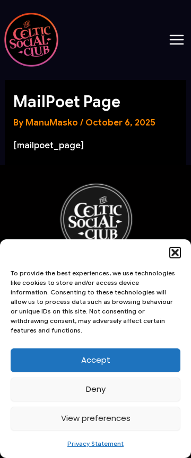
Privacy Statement (95, 443)
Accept (95, 359)
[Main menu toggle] (176, 40)
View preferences (96, 418)
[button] (175, 252)
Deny (96, 388)
